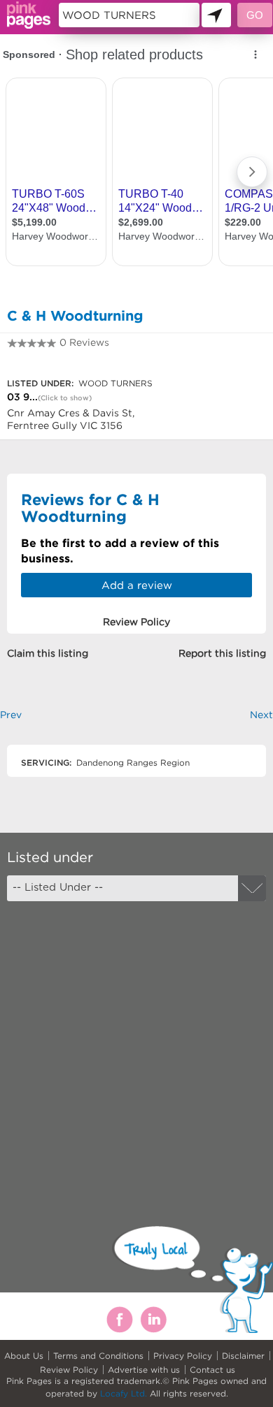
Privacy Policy (182, 1355)
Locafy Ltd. (123, 1393)
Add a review (137, 585)
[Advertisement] (136, 1051)
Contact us (212, 1369)
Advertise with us (144, 1369)
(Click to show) (65, 398)
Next (261, 714)
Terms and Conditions (98, 1355)
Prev (11, 714)
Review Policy (69, 1369)
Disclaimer (243, 1355)
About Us (23, 1355)
